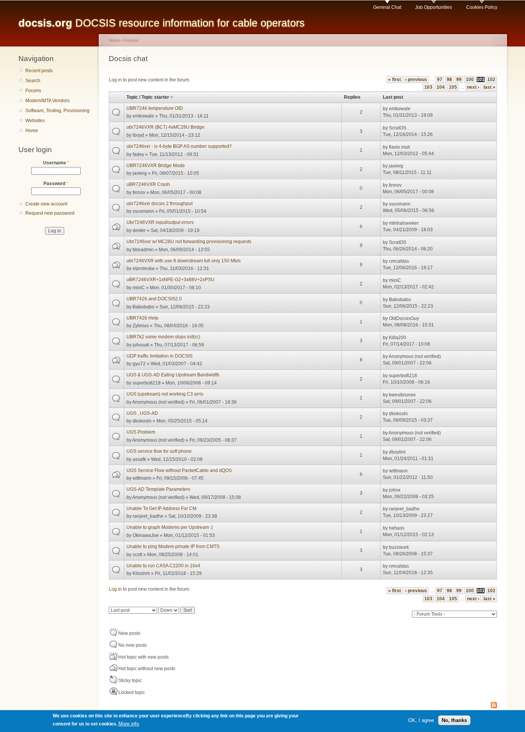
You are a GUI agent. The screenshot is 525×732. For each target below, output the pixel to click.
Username (56, 163)
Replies (352, 97)
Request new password (50, 213)
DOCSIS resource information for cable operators (161, 23)
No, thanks (454, 720)
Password (55, 183)
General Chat (387, 7)
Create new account (46, 204)
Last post (393, 97)
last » (489, 87)
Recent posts (39, 70)
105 (453, 87)
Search (32, 80)
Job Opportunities (433, 7)
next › (473, 87)
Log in (115, 80)
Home (31, 130)
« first (394, 79)
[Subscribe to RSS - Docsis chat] (494, 706)
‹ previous (416, 79)
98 (449, 79)
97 (439, 79)
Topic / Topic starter (147, 97)
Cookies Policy (481, 7)
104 (441, 87)
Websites (35, 120)
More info (128, 724)
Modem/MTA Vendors (47, 100)
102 (491, 79)
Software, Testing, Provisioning (57, 110)
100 (470, 79)
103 (428, 87)
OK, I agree (421, 720)
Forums (33, 90)
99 (459, 79)
